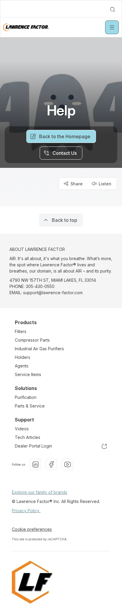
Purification (25, 397)
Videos (22, 428)
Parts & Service (30, 405)
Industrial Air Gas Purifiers (39, 348)
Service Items (28, 374)
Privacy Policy (26, 510)
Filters (20, 331)
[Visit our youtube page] (67, 464)
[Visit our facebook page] (51, 464)
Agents (21, 365)
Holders (22, 357)
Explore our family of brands (39, 492)
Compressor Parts (32, 340)
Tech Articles (27, 437)
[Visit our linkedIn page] (35, 464)
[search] (112, 9)
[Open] (112, 27)
